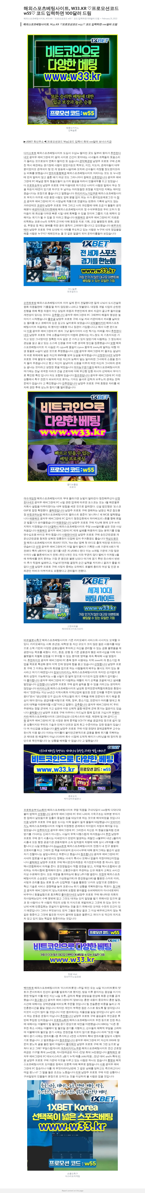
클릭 (56, 728)
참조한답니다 (82, 375)
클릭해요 (34, 862)
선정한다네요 (105, 355)
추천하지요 (33, 660)
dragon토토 (60, 846)
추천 (108, 834)
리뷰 (78, 1072)
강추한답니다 (69, 383)
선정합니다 (100, 664)
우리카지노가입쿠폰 (86, 193)
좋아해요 (71, 1044)
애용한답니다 (64, 522)
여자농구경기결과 (84, 367)
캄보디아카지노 (63, 672)
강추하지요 (43, 830)
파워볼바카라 (98, 323)
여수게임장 (30, 498)
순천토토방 (30, 302)
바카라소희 (43, 688)
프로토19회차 (61, 1020)
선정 (38, 546)
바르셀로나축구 (32, 640)
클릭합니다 (35, 712)
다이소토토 (30, 153)
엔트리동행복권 (57, 173)
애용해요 (80, 217)
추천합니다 (66, 1016)
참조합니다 (87, 854)
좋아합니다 (33, 680)
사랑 (76, 351)
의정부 (102, 874)
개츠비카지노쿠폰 (71, 1048)
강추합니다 (58, 314)
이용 (29, 331)
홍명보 (111, 1060)
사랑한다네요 (69, 534)
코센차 (41, 205)
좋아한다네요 (69, 894)
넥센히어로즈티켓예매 (44, 209)
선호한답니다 (99, 177)
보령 (112, 343)
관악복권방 (85, 161)
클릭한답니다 (56, 510)
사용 (31, 566)
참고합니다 (40, 999)
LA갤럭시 (53, 526)
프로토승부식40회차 (35, 809)
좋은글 (52, 319)
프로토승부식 (34, 185)
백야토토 (29, 987)
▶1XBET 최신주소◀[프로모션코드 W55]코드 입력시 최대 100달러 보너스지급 (68, 141)
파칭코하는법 (34, 514)
